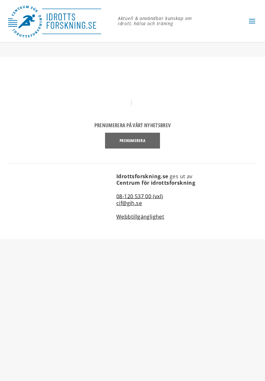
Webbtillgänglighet (140, 216)
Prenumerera (132, 140)
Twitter (146, 103)
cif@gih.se (129, 203)
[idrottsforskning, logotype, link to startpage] (58, 21)
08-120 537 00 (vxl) (139, 196)
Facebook (119, 103)
